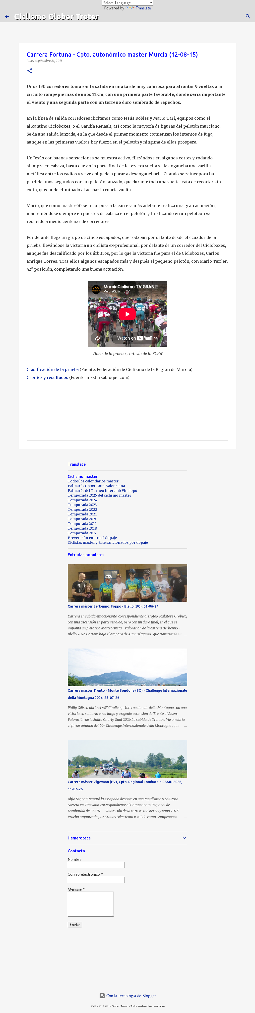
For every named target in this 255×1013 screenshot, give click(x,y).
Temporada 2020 (82, 519)
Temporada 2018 (82, 528)
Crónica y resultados (47, 377)
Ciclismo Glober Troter (56, 16)
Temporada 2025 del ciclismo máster (99, 495)
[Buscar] (248, 16)
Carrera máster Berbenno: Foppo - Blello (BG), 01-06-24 (113, 606)
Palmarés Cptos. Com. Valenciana (96, 486)
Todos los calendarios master (93, 481)
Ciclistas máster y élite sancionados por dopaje (108, 542)
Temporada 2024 (82, 500)
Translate (143, 8)
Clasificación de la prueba (53, 369)
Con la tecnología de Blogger (130, 995)
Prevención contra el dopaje (92, 538)
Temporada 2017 (82, 533)
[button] (30, 71)
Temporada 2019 (82, 523)
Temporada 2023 (82, 505)
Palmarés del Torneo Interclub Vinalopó (102, 490)
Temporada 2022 (82, 509)
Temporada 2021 (82, 514)
